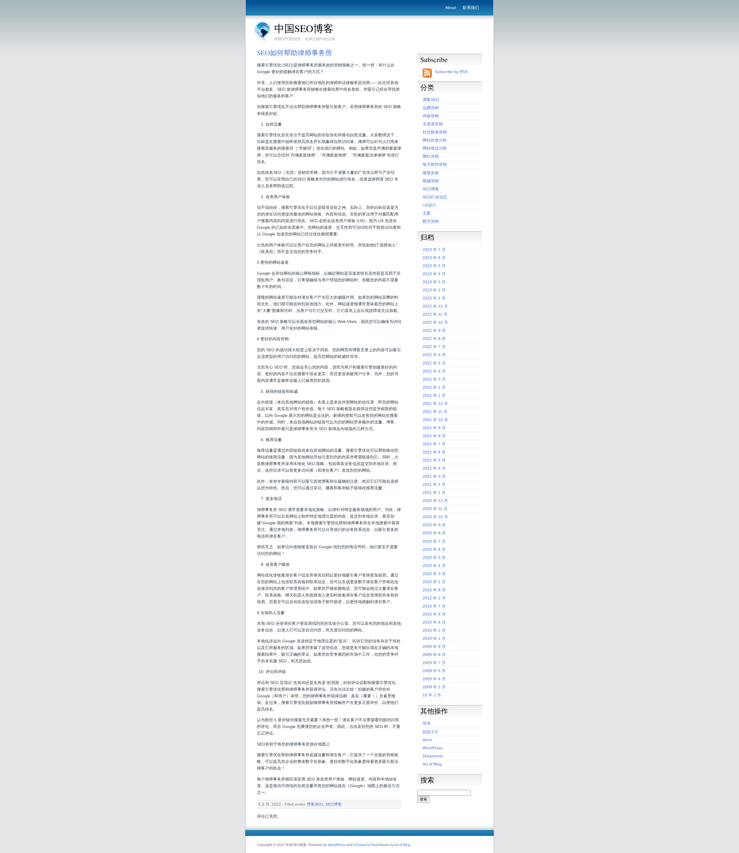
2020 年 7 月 (434, 541)
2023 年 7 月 (434, 249)
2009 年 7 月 (434, 662)
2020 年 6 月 (434, 549)
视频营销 (431, 181)
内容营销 (431, 116)
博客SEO (315, 804)
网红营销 (431, 156)
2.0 (430, 731)
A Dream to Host (365, 845)
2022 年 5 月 (434, 363)
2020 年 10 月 (435, 516)
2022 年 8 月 (434, 338)
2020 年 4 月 (434, 565)
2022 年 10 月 (435, 322)
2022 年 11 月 (435, 314)
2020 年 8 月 (434, 533)
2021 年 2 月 (434, 484)
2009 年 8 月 (434, 654)
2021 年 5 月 (434, 460)
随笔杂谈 (431, 172)
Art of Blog (432, 764)
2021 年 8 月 (434, 436)
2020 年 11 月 (435, 508)
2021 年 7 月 (434, 444)
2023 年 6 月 (434, 257)
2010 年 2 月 (434, 630)
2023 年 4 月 (434, 274)
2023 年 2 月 (434, 290)
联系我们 (471, 7)
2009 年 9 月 (434, 646)
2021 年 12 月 (435, 403)
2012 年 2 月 (434, 598)
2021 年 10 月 (435, 419)
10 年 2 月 (432, 695)
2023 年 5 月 (434, 265)
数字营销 (431, 221)
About (450, 7)
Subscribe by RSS (451, 71)
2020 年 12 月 (435, 500)
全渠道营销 (433, 124)
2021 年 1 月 (434, 492)
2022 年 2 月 (434, 387)
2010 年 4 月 (434, 622)
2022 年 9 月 (434, 330)
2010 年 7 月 (434, 606)
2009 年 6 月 (434, 670)
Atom (427, 739)
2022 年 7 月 (434, 346)
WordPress (433, 748)
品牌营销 (431, 107)
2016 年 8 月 (434, 590)
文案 (427, 213)
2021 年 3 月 (434, 476)
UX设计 (429, 205)
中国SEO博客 (303, 28)
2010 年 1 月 (434, 638)
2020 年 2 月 (434, 581)
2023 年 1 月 (434, 298)
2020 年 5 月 (434, 557)
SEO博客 (333, 804)
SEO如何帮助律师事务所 (294, 52)
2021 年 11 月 (435, 411)
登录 (427, 723)
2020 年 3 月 (434, 573)
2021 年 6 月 (434, 452)
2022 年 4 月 (434, 371)
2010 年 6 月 (434, 614)
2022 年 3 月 (434, 379)
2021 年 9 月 (434, 427)
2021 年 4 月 (434, 468)
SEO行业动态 (435, 197)
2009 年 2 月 (434, 687)
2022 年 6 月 (434, 354)
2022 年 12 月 (435, 306)
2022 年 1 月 (434, 395)
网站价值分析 (435, 140)
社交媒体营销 (435, 132)
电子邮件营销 (435, 164)
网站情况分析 (435, 148)
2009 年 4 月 (434, 679)
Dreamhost (433, 756)
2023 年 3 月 (434, 282)
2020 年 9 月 (434, 525)
